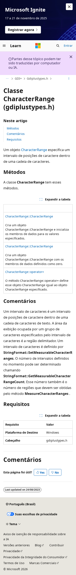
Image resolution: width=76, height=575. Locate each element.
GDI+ (18, 78)
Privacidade (11, 551)
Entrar (68, 46)
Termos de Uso (13, 563)
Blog (38, 545)
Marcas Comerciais (42, 563)
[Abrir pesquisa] (58, 45)
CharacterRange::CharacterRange (29, 216)
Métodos (13, 128)
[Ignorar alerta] (69, 6)
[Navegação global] (4, 45)
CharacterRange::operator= (24, 272)
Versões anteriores (16, 545)
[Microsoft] (38, 45)
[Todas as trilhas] (7, 78)
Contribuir (56, 545)
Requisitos (14, 139)
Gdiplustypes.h (37, 78)
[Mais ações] (69, 78)
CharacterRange (34, 149)
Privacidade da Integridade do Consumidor (34, 557)
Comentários (16, 134)
